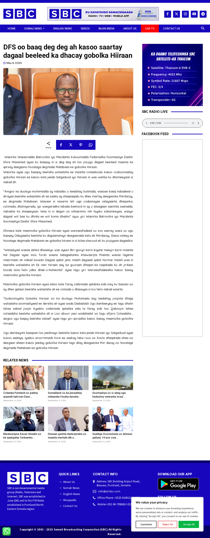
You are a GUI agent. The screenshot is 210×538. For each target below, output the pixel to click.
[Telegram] (203, 14)
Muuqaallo (69, 500)
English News (71, 494)
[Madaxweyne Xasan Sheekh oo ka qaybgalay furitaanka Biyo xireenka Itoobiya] (23, 419)
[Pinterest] (81, 145)
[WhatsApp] (90, 145)
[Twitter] (176, 14)
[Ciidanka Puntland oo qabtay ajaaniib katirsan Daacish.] (23, 378)
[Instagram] (185, 14)
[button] (203, 28)
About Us (69, 482)
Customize (146, 524)
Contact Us (70, 506)
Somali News (71, 488)
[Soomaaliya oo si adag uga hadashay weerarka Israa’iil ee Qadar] (112, 378)
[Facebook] (167, 14)
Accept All (188, 524)
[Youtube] (194, 14)
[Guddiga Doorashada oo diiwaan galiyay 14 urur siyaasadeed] (112, 419)
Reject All (168, 524)
